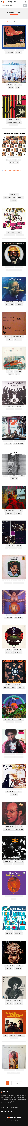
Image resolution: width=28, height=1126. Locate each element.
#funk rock (9, 52)
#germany (18, 513)
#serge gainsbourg (10, 197)
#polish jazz (13, 125)
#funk (18, 159)
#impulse (16, 1072)
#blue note (18, 269)
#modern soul (9, 757)
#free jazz (18, 548)
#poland (18, 791)
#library (9, 339)
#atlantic (18, 304)
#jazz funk (11, 159)
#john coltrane (18, 443)
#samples (20, 197)
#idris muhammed (18, 829)
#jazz (9, 1072)
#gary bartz (9, 304)
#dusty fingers (18, 583)
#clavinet (18, 52)
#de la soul (18, 933)
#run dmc (9, 968)
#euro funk (8, 617)
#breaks (9, 269)
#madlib (14, 200)
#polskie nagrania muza (14, 122)
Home (2, 22)
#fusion (11, 87)
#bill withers (18, 617)
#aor (17, 374)
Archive (7, 22)
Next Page (18, 1083)
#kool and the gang (9, 687)
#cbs (17, 87)
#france (18, 722)
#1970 (13, 899)
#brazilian (18, 652)
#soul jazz (8, 443)
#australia (14, 478)
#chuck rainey (14, 162)
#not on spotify (9, 235)
